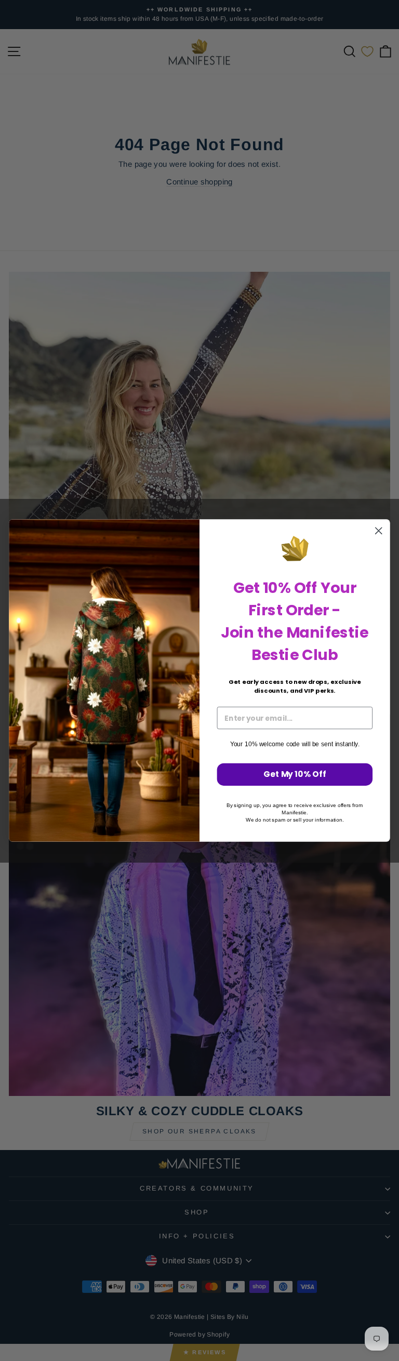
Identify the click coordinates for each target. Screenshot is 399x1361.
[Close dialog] (379, 530)
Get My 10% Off (294, 774)
